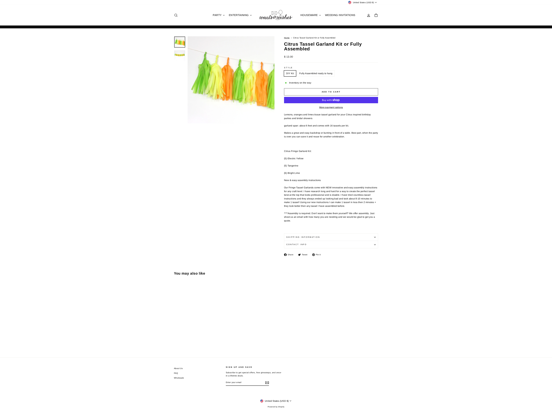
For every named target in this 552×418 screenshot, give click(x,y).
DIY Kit (290, 73)
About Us (178, 368)
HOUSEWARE (309, 15)
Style (288, 68)
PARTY (217, 15)
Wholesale (179, 378)
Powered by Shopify (276, 407)
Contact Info (296, 244)
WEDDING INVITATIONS (340, 15)
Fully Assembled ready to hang (315, 73)
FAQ (176, 373)
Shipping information (303, 237)
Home (287, 38)
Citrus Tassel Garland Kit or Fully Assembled (314, 38)
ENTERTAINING (239, 15)
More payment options (331, 107)
